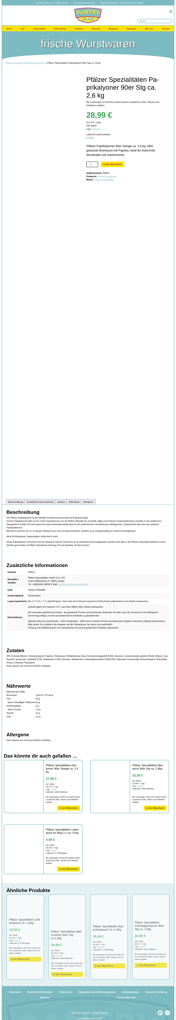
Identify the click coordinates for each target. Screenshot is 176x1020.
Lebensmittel (39, 29)
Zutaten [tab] (61, 502)
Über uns (149, 29)
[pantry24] (88, 15)
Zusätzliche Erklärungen (40, 992)
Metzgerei (113, 29)
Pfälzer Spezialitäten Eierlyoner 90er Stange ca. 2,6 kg (62, 768)
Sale (22, 29)
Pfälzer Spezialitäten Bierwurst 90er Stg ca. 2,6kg (148, 767)
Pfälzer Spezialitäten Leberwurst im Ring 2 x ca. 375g (62, 831)
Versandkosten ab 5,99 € (84, 3)
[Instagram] (167, 1012)
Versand (95, 129)
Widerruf (44, 997)
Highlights (131, 29)
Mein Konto (161, 13)
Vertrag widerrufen (126, 997)
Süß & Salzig (60, 29)
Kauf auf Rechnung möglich (131, 3)
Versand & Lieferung (156, 992)
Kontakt (166, 29)
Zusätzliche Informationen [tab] (40, 502)
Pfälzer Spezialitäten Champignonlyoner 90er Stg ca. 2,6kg (149, 926)
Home (9, 29)
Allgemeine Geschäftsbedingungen (97, 992)
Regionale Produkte (108, 3)
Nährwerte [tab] (74, 502)
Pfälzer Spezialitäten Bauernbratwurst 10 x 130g (108, 928)
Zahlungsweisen (130, 992)
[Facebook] (160, 1012)
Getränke (79, 29)
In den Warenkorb (112, 164)
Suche (169, 21)
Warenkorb (169, 13)
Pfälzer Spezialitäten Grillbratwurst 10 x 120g (25, 921)
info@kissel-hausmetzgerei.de (73, 584)
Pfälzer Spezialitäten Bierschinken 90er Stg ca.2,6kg (66, 935)
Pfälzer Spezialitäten (104, 180)
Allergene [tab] (88, 502)
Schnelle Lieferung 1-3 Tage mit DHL (52, 3)
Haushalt (96, 29)
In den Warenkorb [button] (68, 808)
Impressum (15, 992)
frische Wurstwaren (35, 63)
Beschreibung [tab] (15, 502)
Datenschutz (65, 992)
